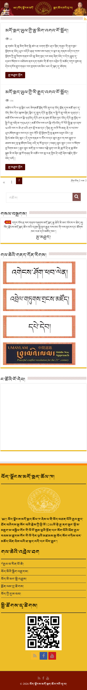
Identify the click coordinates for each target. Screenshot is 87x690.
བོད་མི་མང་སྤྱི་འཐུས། (14, 579)
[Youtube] (52, 656)
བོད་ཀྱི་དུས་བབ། (11, 594)
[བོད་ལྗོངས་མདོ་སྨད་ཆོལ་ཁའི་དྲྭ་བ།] (43, 8)
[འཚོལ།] (76, 197)
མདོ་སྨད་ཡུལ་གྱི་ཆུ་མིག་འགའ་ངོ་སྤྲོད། (36, 31)
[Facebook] (43, 656)
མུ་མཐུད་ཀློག (15, 75)
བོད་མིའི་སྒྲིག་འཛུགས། (14, 571)
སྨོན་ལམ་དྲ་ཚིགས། (12, 586)
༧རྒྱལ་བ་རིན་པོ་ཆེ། (12, 564)
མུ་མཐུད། (43, 237)
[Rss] (35, 656)
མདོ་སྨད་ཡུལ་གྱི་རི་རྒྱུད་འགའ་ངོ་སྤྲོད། (36, 92)
